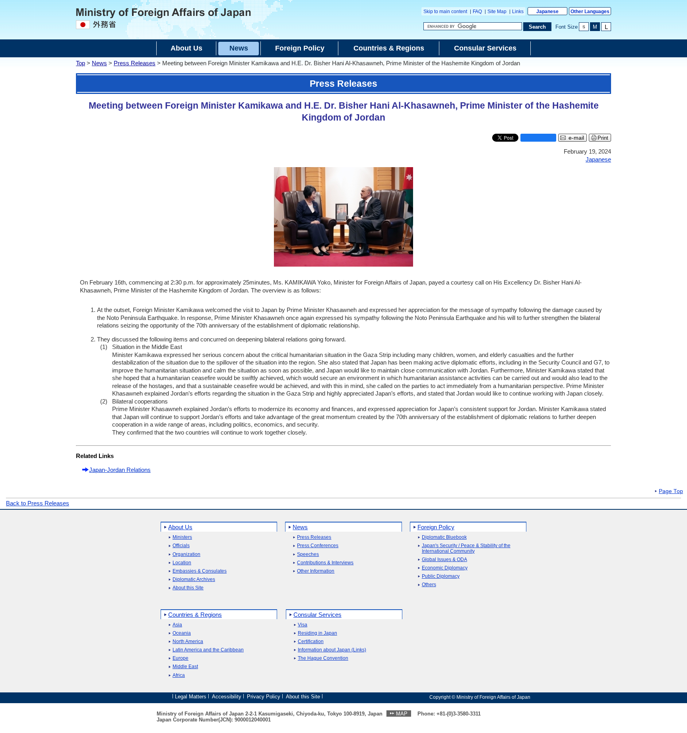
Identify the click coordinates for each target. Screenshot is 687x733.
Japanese (547, 11)
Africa (179, 675)
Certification (311, 641)
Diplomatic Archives (194, 579)
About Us (180, 527)
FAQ (477, 11)
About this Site (188, 588)
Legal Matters (190, 697)
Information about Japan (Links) (332, 650)
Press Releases (134, 63)
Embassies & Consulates (200, 571)
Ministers (182, 537)
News (99, 63)
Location (182, 562)
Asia (177, 625)
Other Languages (590, 11)
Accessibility (226, 697)
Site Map (497, 11)
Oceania (182, 633)
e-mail (576, 138)
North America (188, 641)
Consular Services (317, 614)
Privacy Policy (263, 697)
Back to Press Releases (37, 503)
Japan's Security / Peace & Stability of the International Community (466, 548)
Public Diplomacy (441, 576)
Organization (186, 554)
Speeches (308, 554)
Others (429, 584)
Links (518, 11)
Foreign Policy (435, 527)
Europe (180, 658)
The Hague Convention (323, 658)
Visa (302, 625)
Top (80, 63)
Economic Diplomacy (445, 568)
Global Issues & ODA (444, 559)
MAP (402, 714)
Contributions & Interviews (325, 562)
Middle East (185, 666)
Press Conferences (317, 545)
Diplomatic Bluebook (444, 537)
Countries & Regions (195, 614)
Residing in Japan (317, 633)
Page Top (671, 491)
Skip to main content (445, 11)
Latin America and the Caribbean (208, 650)
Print (603, 138)
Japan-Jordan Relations (120, 469)
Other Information (315, 571)
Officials (181, 545)
